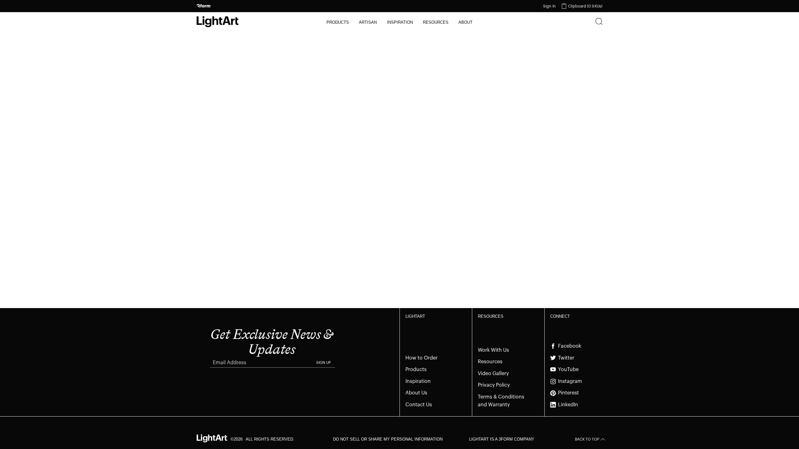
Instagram (570, 381)
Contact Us (418, 404)
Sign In (549, 6)
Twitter (566, 357)
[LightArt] (217, 21)
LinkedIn (568, 404)
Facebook (569, 346)
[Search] (599, 22)
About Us (416, 392)
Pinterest (568, 392)
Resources (490, 361)
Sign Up (323, 363)
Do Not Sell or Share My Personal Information (388, 439)
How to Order (421, 357)
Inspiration (418, 381)
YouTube (568, 369)
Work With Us (493, 350)
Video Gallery (493, 373)
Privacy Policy (494, 385)
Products (416, 369)
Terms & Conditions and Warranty (501, 400)
